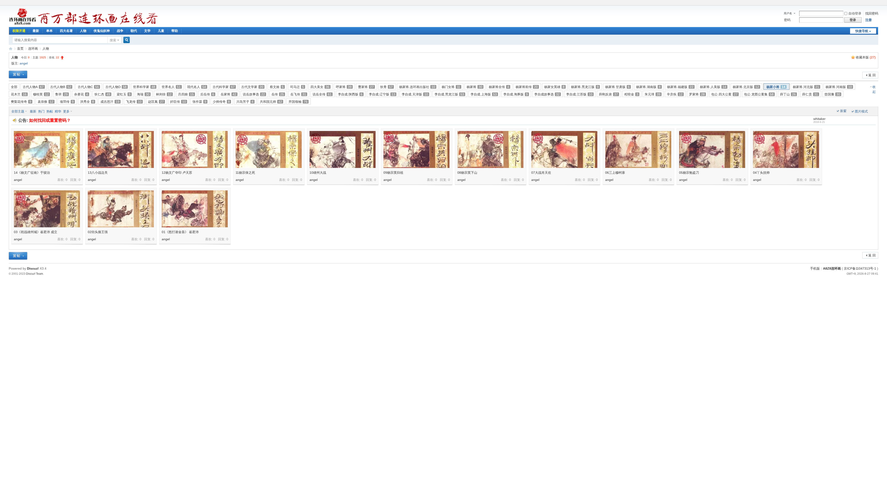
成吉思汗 (109, 101)
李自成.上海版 (484, 94)
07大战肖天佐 (541, 172)
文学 (147, 31)
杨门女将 (451, 87)
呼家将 (344, 87)
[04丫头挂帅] (786, 149)
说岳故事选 (254, 94)
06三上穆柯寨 (615, 172)
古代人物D (116, 87)
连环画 (33, 48)
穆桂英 (41, 94)
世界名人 (171, 87)
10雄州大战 (318, 172)
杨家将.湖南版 (648, 87)
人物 (83, 31)
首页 (20, 48)
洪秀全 (87, 101)
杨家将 (474, 87)
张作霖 (199, 101)
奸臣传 (178, 101)
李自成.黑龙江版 (449, 94)
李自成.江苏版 (579, 94)
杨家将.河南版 (839, 87)
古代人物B (60, 87)
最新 (36, 31)
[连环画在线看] (23, 24)
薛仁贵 (810, 94)
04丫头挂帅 (761, 172)
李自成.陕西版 (350, 94)
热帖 (49, 111)
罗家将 (697, 94)
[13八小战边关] (121, 149)
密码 (787, 20)
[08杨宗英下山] (490, 149)
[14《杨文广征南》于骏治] (47, 149)
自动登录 (854, 13)
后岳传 (207, 94)
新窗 (843, 111)
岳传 (277, 94)
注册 (868, 20)
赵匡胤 (156, 101)
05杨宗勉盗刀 (689, 172)
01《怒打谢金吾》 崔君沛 (180, 232)
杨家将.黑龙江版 (585, 87)
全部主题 (17, 111)
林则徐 (164, 94)
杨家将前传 (527, 87)
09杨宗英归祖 (393, 172)
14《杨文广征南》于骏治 (32, 172)
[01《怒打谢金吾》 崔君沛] (195, 208)
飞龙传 (134, 101)
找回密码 (871, 13)
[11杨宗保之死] (269, 149)
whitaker (819, 119)
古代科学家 (224, 87)
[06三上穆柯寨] (638, 149)
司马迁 (297, 87)
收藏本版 (866, 57)
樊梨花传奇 (21, 101)
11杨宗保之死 (245, 172)
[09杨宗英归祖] (416, 149)
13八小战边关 (98, 172)
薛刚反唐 (608, 94)
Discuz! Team (34, 273)
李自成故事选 (547, 94)
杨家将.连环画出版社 (417, 87)
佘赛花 (81, 94)
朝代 (134, 31)
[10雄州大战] (343, 149)
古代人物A (33, 87)
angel (24, 63)
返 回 (872, 75)
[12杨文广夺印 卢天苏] (195, 149)
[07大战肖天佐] (564, 149)
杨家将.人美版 (713, 87)
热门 (41, 111)
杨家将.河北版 (806, 87)
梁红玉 (124, 94)
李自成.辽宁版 (382, 94)
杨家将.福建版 (680, 87)
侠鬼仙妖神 (102, 31)
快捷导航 (861, 31)
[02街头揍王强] (121, 208)
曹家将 (366, 87)
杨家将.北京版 (746, 87)
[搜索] (126, 40)
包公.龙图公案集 (759, 94)
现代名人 (196, 87)
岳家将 (228, 94)
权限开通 (18, 31)
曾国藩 (832, 94)
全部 (14, 87)
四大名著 (66, 31)
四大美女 (319, 87)
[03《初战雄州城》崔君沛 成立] (47, 208)
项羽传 (67, 101)
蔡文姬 (277, 87)
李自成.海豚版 (515, 94)
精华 (58, 111)
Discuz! (33, 268)
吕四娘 (186, 94)
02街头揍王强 (98, 232)
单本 (49, 31)
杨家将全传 (499, 87)
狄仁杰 (102, 94)
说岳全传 (322, 94)
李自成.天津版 (415, 94)
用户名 (788, 13)
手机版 (815, 268)
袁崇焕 (45, 101)
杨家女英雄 (554, 87)
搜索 (113, 40)
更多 (66, 111)
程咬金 (631, 94)
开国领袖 (298, 101)
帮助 (174, 31)
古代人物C (88, 87)
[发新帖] (18, 74)
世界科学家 (144, 87)
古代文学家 (252, 87)
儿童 (161, 31)
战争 (120, 31)
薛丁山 (788, 94)
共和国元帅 (271, 101)
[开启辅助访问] (877, 3)
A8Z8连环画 (832, 268)
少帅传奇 (221, 101)
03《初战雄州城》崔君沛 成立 (35, 232)
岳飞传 (298, 94)
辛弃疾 (675, 94)
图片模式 (861, 111)
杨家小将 (775, 87)
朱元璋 (652, 94)
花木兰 (19, 94)
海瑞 (143, 94)
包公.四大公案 (724, 94)
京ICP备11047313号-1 (860, 268)
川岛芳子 (244, 101)
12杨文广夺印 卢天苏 (177, 172)
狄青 (386, 87)
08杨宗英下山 (467, 172)
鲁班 (61, 94)
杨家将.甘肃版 (617, 87)
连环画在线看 (10, 48)
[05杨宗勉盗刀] (712, 149)
